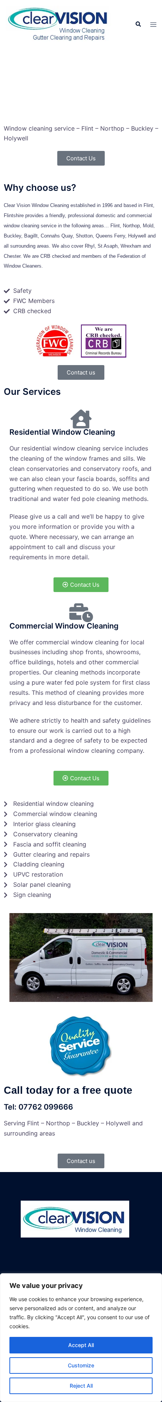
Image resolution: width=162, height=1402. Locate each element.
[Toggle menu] (153, 25)
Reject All (81, 1385)
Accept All (81, 1345)
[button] (138, 24)
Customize (81, 1365)
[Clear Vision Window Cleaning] (59, 23)
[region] (81, 1337)
